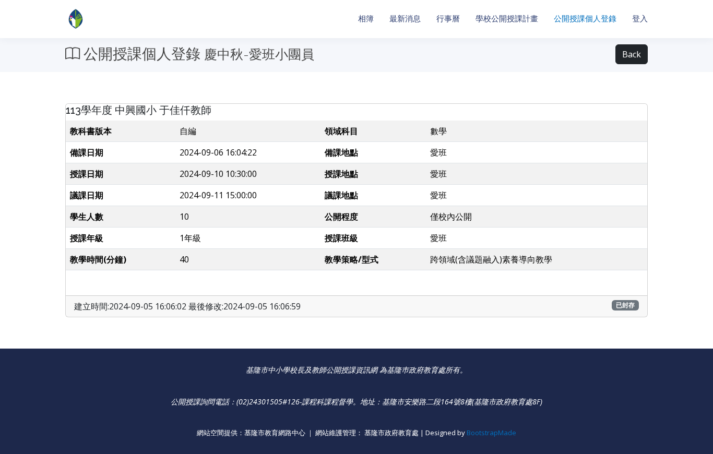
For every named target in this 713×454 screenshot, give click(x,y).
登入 (640, 18)
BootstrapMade (491, 432)
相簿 (366, 18)
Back (631, 54)
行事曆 (448, 18)
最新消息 (405, 18)
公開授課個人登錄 (585, 18)
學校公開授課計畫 (507, 18)
